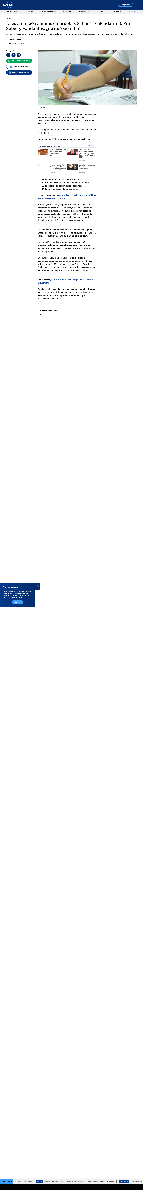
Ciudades (102, 12)
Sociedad (133, 12)
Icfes (39, 315)
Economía (67, 12)
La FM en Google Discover (21, 72)
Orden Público (12, 12)
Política (29, 12)
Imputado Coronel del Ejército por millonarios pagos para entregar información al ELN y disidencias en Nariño (56, 1181)
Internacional (84, 12)
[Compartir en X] (13, 55)
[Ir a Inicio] (8, 5)
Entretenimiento (48, 12)
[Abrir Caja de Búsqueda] (139, 5)
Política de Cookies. (16, 597)
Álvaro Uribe (101, 1181)
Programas (126, 5)
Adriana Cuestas (15, 40)
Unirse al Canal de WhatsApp (20, 61)
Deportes (118, 12)
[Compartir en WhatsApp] (19, 55)
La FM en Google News (21, 67)
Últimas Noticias (6, 1181)
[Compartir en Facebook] (8, 55)
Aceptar (18, 602)
